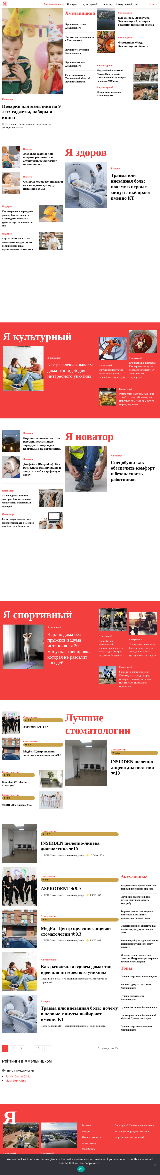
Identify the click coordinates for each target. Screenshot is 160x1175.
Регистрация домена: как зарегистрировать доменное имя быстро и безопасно (18, 523)
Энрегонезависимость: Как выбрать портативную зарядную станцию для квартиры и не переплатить (42, 443)
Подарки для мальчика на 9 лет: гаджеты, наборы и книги (31, 112)
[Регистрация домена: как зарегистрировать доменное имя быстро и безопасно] (51, 520)
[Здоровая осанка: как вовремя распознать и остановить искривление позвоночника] (11, 157)
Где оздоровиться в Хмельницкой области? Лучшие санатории (77, 78)
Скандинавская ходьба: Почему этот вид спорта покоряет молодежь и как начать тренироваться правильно (135, 679)
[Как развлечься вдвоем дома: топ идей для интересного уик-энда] (23, 368)
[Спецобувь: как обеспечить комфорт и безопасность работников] (86, 469)
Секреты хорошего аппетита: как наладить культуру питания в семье (43, 185)
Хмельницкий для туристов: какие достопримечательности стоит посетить (139, 944)
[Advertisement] (80, 282)
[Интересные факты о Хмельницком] (145, 91)
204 (38, 1048)
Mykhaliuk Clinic (15, 1080)
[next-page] (47, 1048)
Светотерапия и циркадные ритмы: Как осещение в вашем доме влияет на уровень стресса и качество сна (17, 218)
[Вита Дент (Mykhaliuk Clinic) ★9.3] (51, 779)
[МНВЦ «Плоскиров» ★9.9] (51, 800)
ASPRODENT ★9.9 (36, 727)
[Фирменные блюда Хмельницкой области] (106, 42)
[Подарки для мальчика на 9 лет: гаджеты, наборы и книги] (32, 51)
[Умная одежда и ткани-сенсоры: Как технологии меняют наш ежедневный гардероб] (51, 498)
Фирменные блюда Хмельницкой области (133, 44)
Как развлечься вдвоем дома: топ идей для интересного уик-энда (70, 370)
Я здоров (27, 149)
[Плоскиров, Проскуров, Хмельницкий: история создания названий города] (106, 19)
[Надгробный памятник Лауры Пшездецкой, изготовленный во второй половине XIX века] (145, 72)
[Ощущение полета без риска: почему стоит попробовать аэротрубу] (113, 348)
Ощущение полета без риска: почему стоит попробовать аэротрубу (112, 373)
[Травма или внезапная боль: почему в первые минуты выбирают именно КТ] (86, 185)
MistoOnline (88, 1148)
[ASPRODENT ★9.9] (11, 723)
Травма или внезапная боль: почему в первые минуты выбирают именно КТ (131, 186)
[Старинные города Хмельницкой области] (21, 1135)
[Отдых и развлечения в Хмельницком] (59, 1135)
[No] (155, 1165)
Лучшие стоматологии (18, 1070)
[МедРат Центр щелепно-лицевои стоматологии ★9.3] (11, 749)
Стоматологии (30, 717)
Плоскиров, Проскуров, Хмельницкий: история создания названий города (136, 21)
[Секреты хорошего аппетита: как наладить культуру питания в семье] (11, 183)
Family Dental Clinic (17, 1076)
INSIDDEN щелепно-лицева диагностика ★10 (133, 767)
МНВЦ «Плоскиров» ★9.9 (17, 804)
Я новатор (7, 99)
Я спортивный (54, 627)
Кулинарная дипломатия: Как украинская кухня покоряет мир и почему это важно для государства (142, 369)
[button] (153, 4)
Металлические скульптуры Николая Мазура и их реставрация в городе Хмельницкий (139, 958)
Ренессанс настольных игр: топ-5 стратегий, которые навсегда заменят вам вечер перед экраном (137, 399)
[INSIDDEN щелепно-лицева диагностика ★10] (86, 763)
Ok (81, 1169)
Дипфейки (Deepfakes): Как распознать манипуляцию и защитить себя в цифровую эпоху (42, 469)
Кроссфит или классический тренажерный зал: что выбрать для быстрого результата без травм (111, 648)
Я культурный (125, 13)
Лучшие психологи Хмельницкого (139, 1007)
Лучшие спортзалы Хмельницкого (139, 976)
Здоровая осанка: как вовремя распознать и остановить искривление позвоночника (40, 159)
